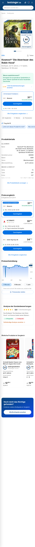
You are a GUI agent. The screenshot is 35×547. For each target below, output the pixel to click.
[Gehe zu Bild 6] (19, 51)
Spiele (3, 13)
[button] (17, 271)
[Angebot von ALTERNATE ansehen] (17, 227)
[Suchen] (31, 7)
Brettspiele (10, 13)
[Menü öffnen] (2, 2)
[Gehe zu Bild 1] (15, 51)
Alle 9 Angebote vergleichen (16, 113)
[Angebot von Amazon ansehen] (17, 101)
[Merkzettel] (28, 2)
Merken (18, 118)
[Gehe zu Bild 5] (18, 51)
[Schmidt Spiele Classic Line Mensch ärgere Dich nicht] (13, 363)
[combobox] (18, 8)
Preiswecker (28, 118)
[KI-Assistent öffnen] (25, 2)
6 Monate (17, 284)
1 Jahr (28, 284)
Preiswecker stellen (18, 292)
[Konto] (32, 2)
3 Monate (6, 284)
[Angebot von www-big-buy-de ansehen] (17, 244)
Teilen (31, 55)
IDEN (3, 55)
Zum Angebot (17, 104)
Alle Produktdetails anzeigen (16, 183)
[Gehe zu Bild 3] (17, 51)
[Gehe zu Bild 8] (21, 51)
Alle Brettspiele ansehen (17, 412)
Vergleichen (7, 118)
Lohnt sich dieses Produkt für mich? (14, 127)
